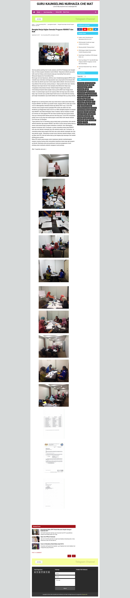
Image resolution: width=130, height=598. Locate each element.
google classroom (82, 91)
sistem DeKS (90, 118)
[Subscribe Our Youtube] (85, 29)
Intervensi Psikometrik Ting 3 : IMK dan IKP (88, 67)
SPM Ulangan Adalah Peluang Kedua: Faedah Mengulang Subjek (87, 51)
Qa (92, 116)
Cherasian (91, 85)
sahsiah (79, 118)
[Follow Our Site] (90, 29)
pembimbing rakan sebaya (83, 107)
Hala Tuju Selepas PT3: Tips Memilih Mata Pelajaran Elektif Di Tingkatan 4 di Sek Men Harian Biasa (88, 61)
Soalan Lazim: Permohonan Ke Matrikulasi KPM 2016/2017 (86, 38)
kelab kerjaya (81, 101)
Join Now (39, 19)
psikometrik (80, 116)
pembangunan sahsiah (86, 105)
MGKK (85, 103)
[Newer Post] (69, 556)
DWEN (86, 89)
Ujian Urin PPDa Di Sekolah (48, 536)
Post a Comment (37, 552)
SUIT (87, 120)
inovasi (79, 97)
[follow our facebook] (79, 29)
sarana (84, 118)
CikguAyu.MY (84, 594)
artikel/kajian (81, 83)
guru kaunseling (81, 93)
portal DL (86, 112)
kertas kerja (87, 101)
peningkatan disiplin (55, 35)
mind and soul (91, 103)
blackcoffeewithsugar (90, 83)
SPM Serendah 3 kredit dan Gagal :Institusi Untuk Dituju (86, 43)
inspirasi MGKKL (86, 97)
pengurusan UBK (81, 110)
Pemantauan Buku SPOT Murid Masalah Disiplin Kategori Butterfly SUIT (56, 530)
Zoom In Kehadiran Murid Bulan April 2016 (52, 544)
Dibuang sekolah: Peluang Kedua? (86, 47)
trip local (80, 122)
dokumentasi (81, 89)
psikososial (87, 116)
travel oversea (92, 120)
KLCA (93, 101)
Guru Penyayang (93, 95)
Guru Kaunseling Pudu (91, 93)
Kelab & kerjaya (89, 99)
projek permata (91, 114)
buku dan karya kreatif (82, 85)
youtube (93, 124)
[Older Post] (74, 556)
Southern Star (81, 120)
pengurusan (93, 107)
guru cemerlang (90, 91)
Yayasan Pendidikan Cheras (84, 124)
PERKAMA (80, 112)
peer (79, 105)
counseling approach (82, 87)
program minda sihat (82, 114)
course (90, 87)
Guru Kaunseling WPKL (46, 35)
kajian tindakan (81, 99)
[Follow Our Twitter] (95, 29)
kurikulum (80, 103)
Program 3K (92, 112)
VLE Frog (85, 122)
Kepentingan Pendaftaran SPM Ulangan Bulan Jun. (88, 56)
